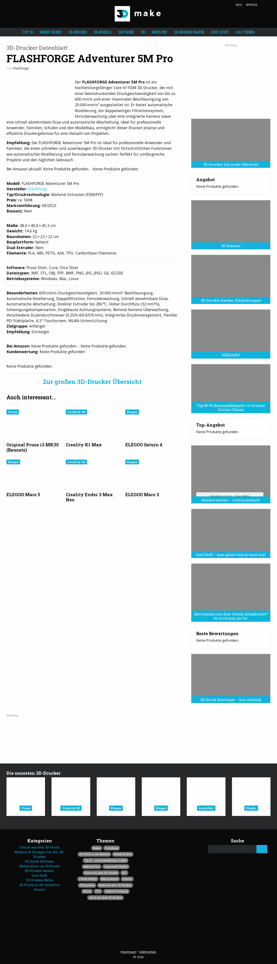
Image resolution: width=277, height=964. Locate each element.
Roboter (127, 879)
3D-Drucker (77, 32)
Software (126, 32)
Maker (97, 848)
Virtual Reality (88, 879)
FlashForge (21, 68)
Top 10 (28, 32)
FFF (98, 891)
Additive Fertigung (116, 891)
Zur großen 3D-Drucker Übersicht (92, 381)
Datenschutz (147, 952)
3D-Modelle (102, 32)
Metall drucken (123, 854)
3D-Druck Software (39, 861)
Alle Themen (245, 32)
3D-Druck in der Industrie (39, 885)
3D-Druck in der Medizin (94, 854)
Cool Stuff (220, 32)
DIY (124, 872)
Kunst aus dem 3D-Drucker (101, 872)
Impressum (251, 5)
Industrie (159, 32)
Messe (87, 891)
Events (39, 889)
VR (143, 32)
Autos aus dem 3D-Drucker (105, 897)
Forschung (111, 848)
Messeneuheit (109, 879)
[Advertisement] (231, 79)
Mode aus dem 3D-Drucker (115, 885)
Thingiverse (87, 885)
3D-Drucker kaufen (189, 32)
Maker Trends (50, 32)
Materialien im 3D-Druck (40, 866)
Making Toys (92, 866)
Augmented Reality (116, 866)
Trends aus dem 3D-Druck (39, 847)
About (239, 5)
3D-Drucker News (39, 880)
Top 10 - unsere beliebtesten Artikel (105, 860)
